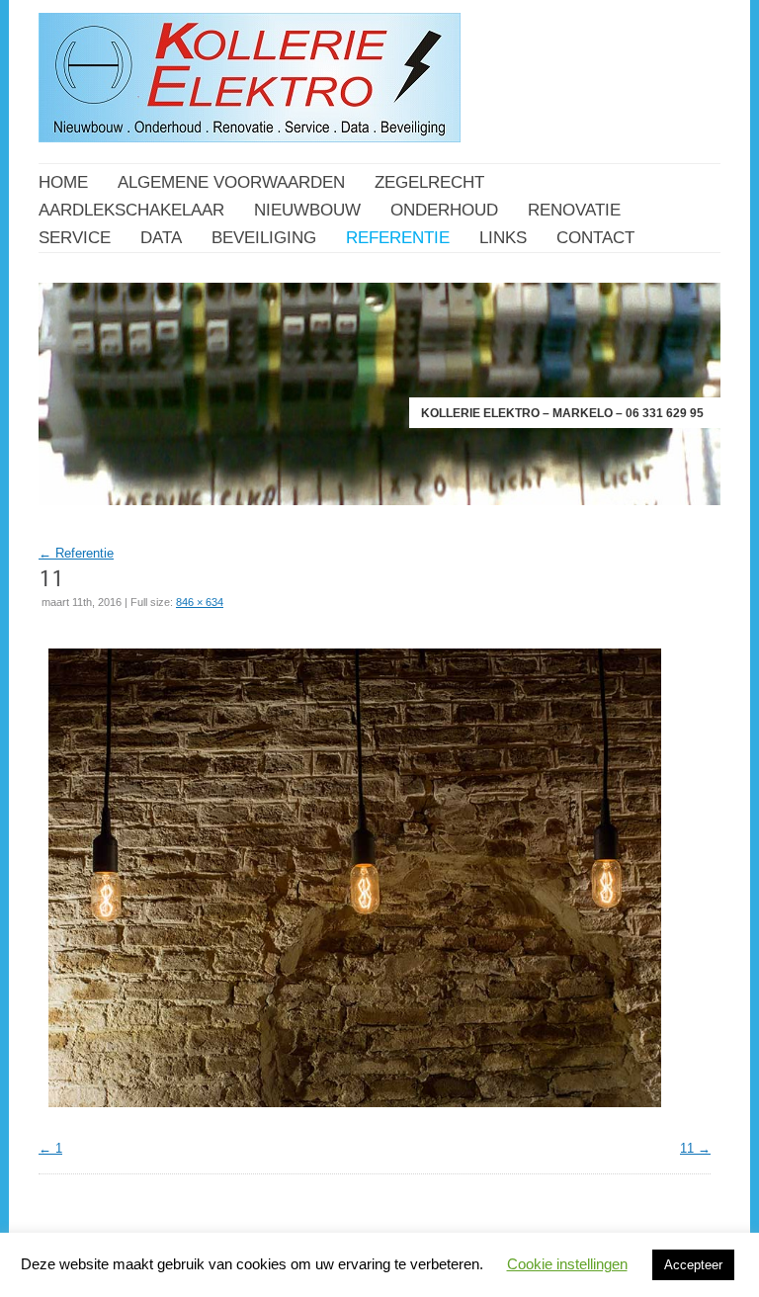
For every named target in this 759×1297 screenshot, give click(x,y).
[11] (355, 1112)
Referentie (76, 553)
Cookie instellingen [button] (567, 1263)
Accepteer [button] (693, 1264)
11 (687, 1148)
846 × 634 (199, 602)
